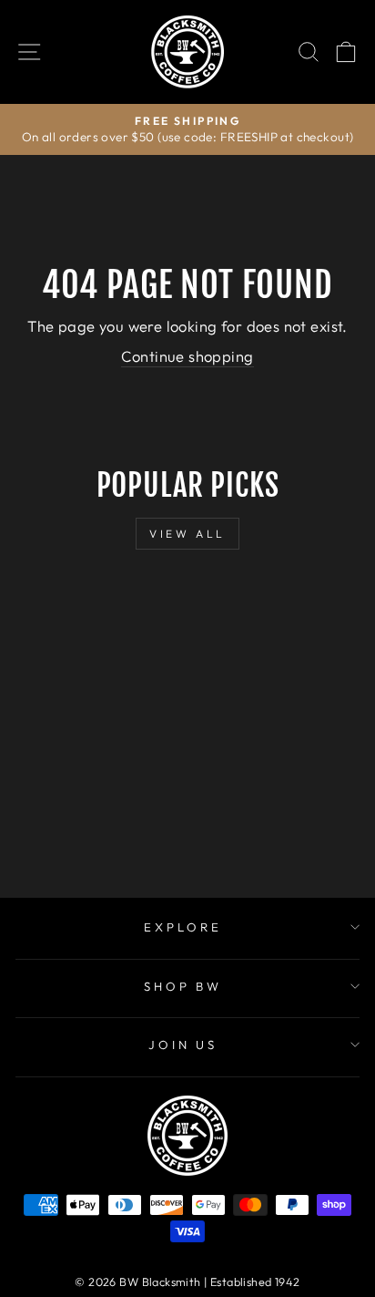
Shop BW (183, 986)
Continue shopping (187, 355)
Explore (183, 927)
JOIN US (183, 1044)
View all (187, 533)
